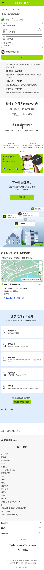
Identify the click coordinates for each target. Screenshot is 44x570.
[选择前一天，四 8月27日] (37, 39)
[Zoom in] (40, 262)
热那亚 (3, 495)
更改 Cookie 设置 (30, 563)
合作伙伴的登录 (12, 560)
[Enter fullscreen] (40, 273)
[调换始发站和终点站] (39, 29)
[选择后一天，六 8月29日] (40, 39)
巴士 (9, 9)
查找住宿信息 (11, 52)
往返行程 (19, 20)
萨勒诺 (3, 457)
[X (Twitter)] (23, 555)
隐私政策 (26, 560)
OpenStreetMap (34, 279)
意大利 (17, 9)
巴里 (3, 505)
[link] (22, 211)
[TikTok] (24, 555)
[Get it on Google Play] (16, 545)
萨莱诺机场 (5, 473)
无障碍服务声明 (15, 563)
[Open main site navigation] (3, 3)
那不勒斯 (4, 454)
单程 (7, 20)
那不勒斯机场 (6, 460)
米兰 (3, 476)
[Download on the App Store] (30, 545)
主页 (3, 9)
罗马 (3, 479)
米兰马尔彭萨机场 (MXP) (10, 502)
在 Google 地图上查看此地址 (15, 298)
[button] (22, 25)
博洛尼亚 (4, 489)
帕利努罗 (4, 467)
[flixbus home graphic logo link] (22, 3)
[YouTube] (22, 555)
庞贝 (3, 464)
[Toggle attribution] (40, 279)
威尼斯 (3, 492)
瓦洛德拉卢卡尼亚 (8, 470)
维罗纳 (3, 499)
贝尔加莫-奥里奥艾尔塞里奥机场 (13, 508)
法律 (20, 560)
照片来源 (34, 560)
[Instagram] (21, 555)
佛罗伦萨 (4, 486)
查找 (22, 57)
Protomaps (25, 279)
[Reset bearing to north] (40, 269)
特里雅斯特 (5, 511)
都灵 (3, 483)
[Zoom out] (40, 266)
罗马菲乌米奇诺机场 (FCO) (11, 515)
